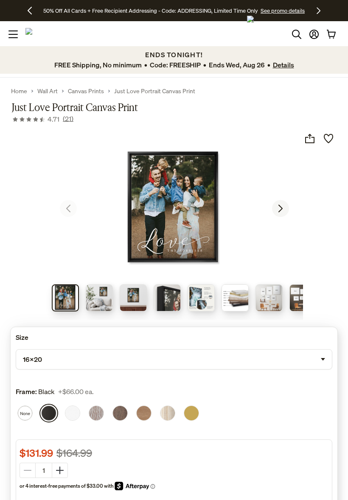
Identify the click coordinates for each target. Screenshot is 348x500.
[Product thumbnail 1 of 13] (65, 297)
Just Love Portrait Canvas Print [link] (154, 91)
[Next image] (280, 208)
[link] (42, 119)
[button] (314, 34)
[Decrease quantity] (27, 470)
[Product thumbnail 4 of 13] (167, 297)
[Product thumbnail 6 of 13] (235, 297)
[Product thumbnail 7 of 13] (269, 297)
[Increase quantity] (59, 470)
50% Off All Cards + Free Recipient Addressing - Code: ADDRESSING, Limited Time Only (150, 10)
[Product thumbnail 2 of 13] (99, 297)
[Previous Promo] (33, 10)
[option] (25, 413)
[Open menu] (13, 34)
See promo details (283, 10)
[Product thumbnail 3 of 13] (133, 297)
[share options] (309, 138)
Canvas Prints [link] (86, 91)
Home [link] (19, 91)
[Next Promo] (318, 10)
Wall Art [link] (47, 91)
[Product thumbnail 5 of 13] (201, 297)
